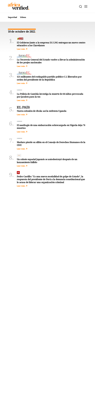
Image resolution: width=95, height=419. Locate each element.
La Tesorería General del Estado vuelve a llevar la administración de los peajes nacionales (51, 61)
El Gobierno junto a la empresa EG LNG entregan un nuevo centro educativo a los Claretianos (51, 44)
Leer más (21, 49)
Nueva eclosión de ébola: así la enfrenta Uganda (41, 111)
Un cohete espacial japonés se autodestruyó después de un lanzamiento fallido (47, 161)
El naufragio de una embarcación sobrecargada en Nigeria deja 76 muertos (51, 126)
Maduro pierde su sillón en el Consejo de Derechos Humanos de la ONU (51, 144)
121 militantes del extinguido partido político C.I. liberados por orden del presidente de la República (49, 78)
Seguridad (12, 17)
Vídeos (23, 17)
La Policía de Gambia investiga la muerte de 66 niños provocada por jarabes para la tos (50, 95)
